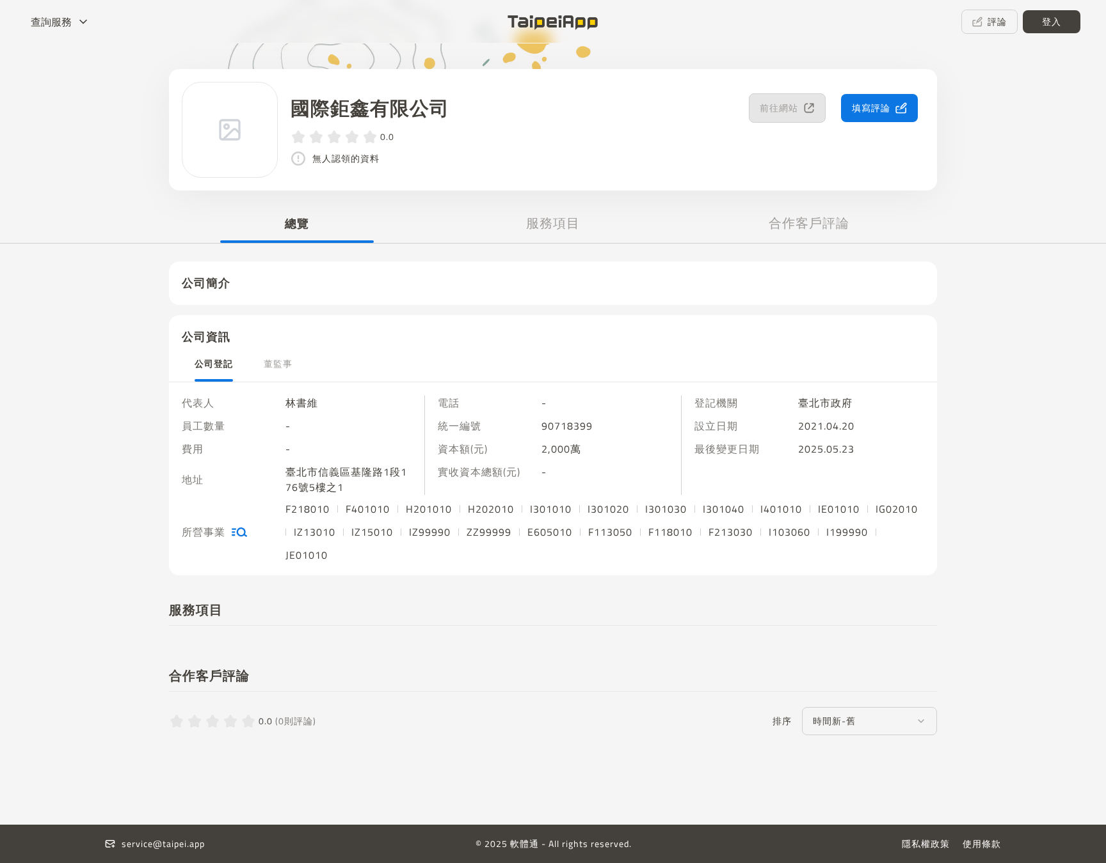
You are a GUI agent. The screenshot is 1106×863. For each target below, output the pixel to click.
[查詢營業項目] (239, 532)
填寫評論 (871, 107)
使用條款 (982, 843)
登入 (1051, 21)
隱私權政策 (926, 843)
